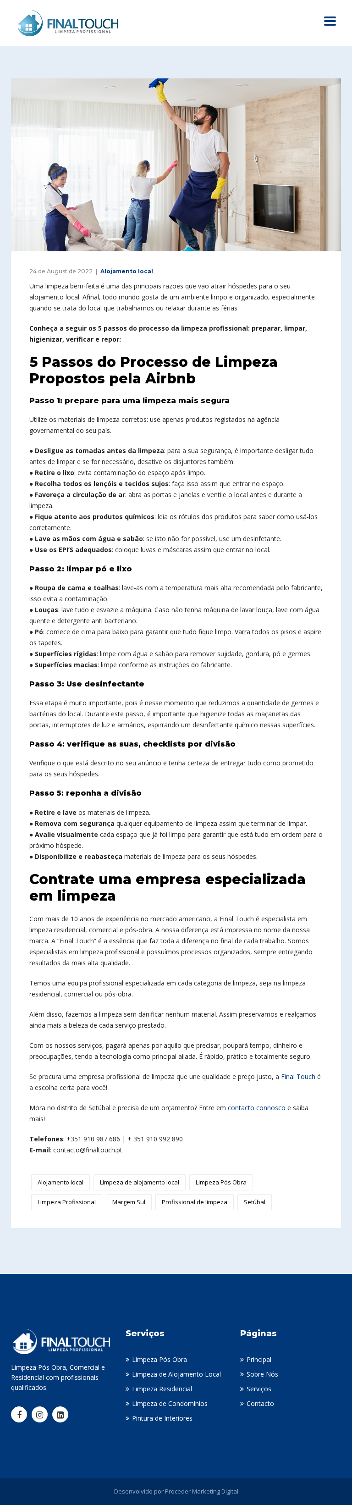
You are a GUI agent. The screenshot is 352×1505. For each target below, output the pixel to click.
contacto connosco (257, 1107)
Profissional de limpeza (194, 1202)
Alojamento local (126, 271)
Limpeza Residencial (162, 1388)
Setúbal (254, 1202)
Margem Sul (128, 1202)
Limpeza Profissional (67, 1202)
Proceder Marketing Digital (201, 1491)
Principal (259, 1359)
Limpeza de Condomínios (170, 1403)
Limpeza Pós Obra (221, 1182)
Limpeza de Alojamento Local (176, 1374)
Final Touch (298, 1076)
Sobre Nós (262, 1374)
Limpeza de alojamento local (139, 1182)
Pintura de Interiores (162, 1418)
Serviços (259, 1388)
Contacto (260, 1403)
